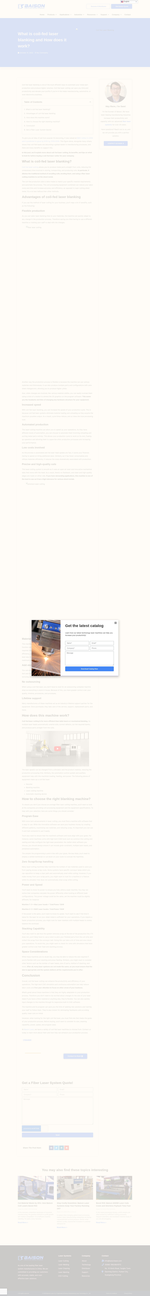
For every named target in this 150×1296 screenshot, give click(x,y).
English (126, 1)
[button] (115, 623)
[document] (75, 648)
